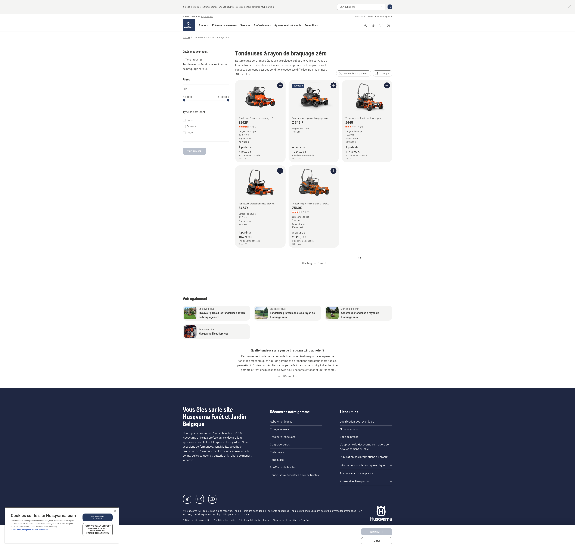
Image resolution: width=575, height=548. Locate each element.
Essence (191, 126)
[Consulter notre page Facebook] (187, 499)
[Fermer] (115, 511)
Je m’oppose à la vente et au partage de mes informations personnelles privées (97, 529)
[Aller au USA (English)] (390, 6)
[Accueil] (189, 25)
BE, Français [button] (207, 16)
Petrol (190, 132)
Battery (191, 120)
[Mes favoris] (381, 25)
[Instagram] (199, 499)
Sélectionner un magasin (380, 16)
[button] (203, 25)
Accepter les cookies (98, 517)
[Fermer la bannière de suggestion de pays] (569, 6)
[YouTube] (212, 499)
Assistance (359, 16)
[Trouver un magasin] (373, 25)
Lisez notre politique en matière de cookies (30, 529)
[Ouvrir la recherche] (365, 25)
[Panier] (388, 25)
